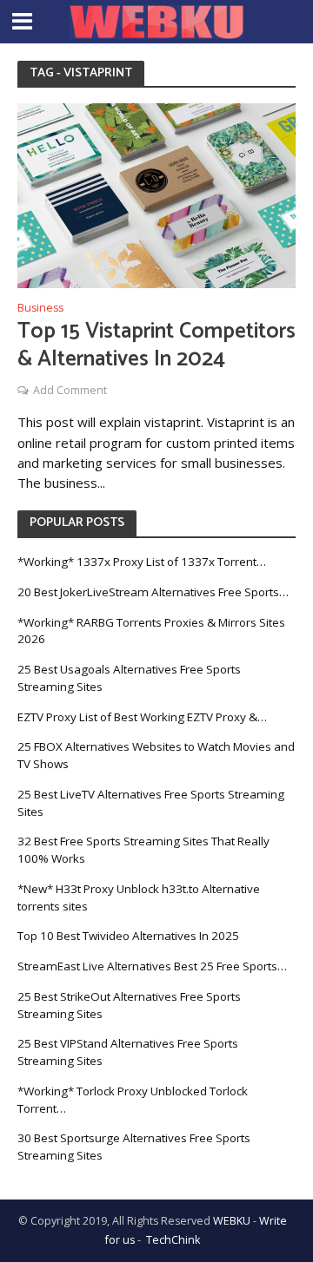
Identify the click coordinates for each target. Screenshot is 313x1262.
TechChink (173, 1239)
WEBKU (231, 1220)
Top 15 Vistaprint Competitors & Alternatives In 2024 (156, 346)
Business (40, 309)
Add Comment (70, 390)
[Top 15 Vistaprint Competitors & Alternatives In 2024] (156, 194)
